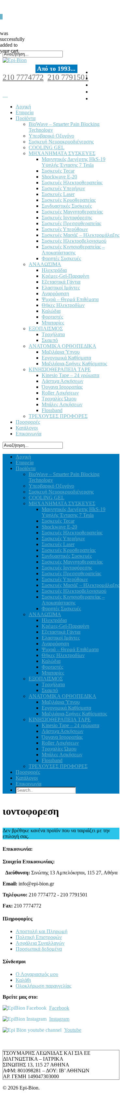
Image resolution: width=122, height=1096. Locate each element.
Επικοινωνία (28, 433)
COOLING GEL (46, 147)
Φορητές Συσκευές (61, 258)
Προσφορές (28, 422)
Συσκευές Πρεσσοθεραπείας (71, 223)
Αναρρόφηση (55, 293)
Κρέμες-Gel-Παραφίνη (65, 276)
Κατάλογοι (27, 428)
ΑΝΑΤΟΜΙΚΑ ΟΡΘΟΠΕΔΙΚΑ (62, 346)
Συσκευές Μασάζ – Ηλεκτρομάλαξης (80, 235)
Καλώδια (51, 311)
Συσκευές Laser (58, 194)
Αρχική (23, 106)
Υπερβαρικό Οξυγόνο (51, 136)
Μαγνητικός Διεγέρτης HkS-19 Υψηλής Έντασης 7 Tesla (73, 162)
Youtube (72, 1030)
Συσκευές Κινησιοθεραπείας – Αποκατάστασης (73, 249)
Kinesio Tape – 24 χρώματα (70, 375)
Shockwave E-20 (59, 176)
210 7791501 (67, 77)
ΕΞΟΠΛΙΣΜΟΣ (46, 328)
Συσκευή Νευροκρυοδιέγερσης (61, 141)
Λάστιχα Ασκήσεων (62, 381)
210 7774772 (23, 77)
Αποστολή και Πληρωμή (41, 931)
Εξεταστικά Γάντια (61, 282)
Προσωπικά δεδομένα (39, 949)
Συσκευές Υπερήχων (63, 188)
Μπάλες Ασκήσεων (62, 404)
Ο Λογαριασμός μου (37, 974)
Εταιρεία (25, 112)
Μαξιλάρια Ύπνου (61, 352)
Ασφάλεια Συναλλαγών (40, 943)
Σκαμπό (50, 340)
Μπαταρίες (53, 322)
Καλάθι (23, 980)
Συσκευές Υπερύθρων (65, 229)
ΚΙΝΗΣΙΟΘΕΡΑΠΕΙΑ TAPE (60, 369)
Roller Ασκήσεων (60, 393)
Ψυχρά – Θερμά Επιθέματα (70, 299)
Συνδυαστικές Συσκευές (67, 206)
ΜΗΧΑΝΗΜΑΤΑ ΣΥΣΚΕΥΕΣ (62, 153)
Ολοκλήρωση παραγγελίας (43, 986)
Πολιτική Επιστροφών (39, 937)
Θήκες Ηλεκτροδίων (63, 305)
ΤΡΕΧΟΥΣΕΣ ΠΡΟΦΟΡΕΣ (58, 416)
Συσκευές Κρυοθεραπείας (69, 200)
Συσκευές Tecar (58, 171)
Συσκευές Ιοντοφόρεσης (67, 217)
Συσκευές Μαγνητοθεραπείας (72, 211)
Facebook (59, 1008)
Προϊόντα (25, 118)
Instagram (59, 1019)
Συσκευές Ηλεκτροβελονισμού (74, 241)
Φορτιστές (52, 317)
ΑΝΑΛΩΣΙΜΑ (45, 264)
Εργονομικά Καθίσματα (66, 357)
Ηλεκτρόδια (54, 270)
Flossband (52, 410)
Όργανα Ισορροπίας (62, 387)
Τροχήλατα (53, 334)
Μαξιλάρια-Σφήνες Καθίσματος (74, 363)
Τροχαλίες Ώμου (59, 398)
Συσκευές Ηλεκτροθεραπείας (72, 182)
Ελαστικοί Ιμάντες (61, 287)
